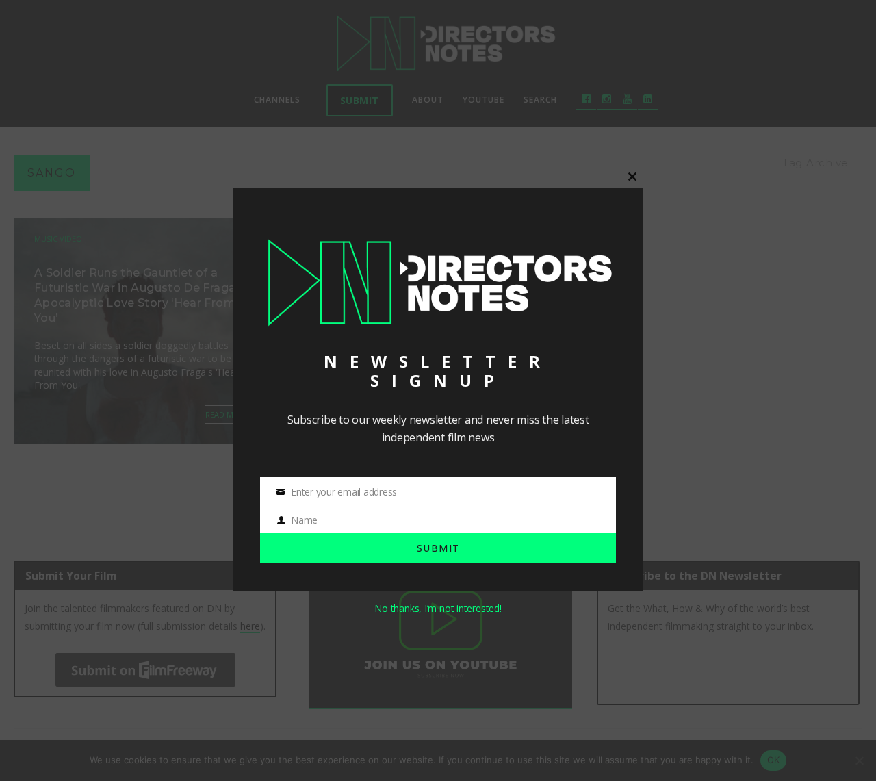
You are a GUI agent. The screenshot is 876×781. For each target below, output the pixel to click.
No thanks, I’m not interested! (437, 608)
